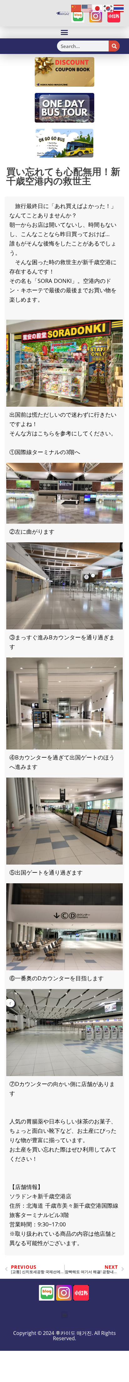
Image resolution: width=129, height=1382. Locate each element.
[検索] (114, 46)
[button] (64, 32)
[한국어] (108, 8)
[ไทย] (119, 8)
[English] (87, 8)
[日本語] (97, 8)
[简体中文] (76, 8)
